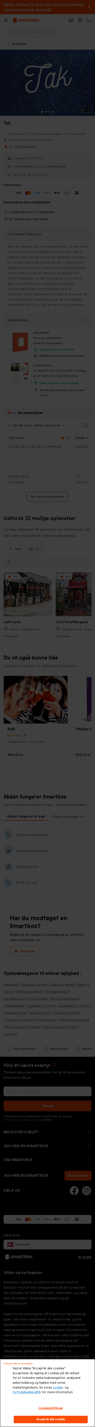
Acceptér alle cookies (50, 1419)
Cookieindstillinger (50, 1408)
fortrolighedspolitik (27, 1392)
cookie (58, 1388)
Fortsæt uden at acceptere (18, 1363)
